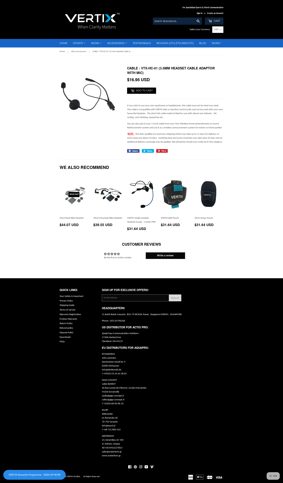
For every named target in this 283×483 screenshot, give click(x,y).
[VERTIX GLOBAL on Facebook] (130, 467)
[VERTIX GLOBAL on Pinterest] (135, 467)
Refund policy (66, 328)
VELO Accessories (78, 51)
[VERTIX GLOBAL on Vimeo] (151, 467)
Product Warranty (68, 319)
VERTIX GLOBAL (73, 476)
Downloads (65, 337)
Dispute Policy (66, 332)
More (215, 43)
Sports (78, 43)
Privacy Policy (66, 301)
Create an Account (215, 13)
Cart (216, 20)
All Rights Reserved (91, 476)
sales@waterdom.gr (112, 452)
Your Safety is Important (71, 296)
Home (63, 43)
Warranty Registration (70, 314)
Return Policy (66, 323)
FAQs (62, 341)
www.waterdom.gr (111, 456)
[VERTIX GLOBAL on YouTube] (146, 467)
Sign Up (175, 298)
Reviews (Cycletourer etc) (175, 43)
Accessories (116, 43)
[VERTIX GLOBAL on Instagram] (140, 467)
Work (95, 43)
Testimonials (142, 43)
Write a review (165, 255)
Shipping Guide (67, 305)
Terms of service (67, 310)
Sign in (199, 13)
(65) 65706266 (117, 321)
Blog (202, 43)
